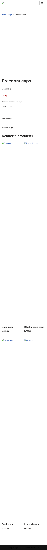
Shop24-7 (12, 547)
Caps (10, 15)
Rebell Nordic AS (32, 547)
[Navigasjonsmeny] (42, 3)
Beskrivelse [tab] (7, 119)
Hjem (4, 15)
